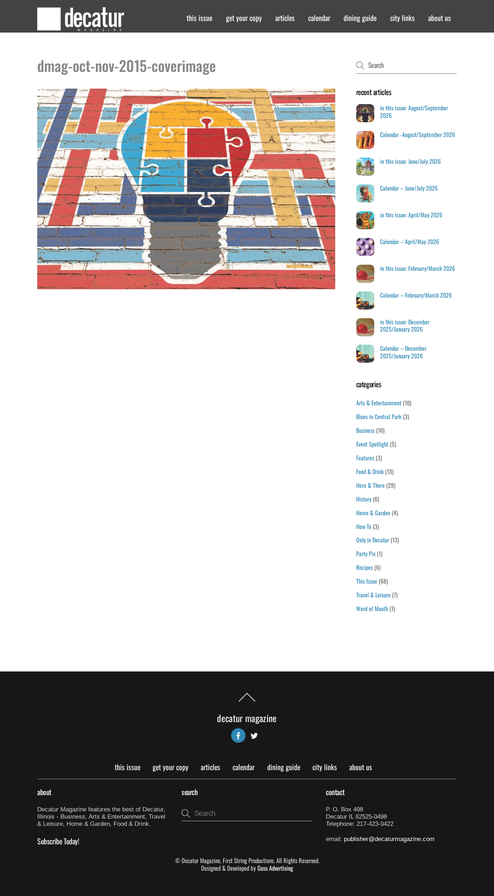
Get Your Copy (244, 17)
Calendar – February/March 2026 (416, 295)
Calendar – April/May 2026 (409, 242)
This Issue (199, 17)
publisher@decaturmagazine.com (389, 839)
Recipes (364, 567)
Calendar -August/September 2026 (417, 134)
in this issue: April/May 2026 (411, 215)
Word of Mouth (372, 608)
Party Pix (365, 553)
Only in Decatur (372, 540)
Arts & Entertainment (378, 402)
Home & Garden (373, 512)
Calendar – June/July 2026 (409, 188)
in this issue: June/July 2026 (410, 161)
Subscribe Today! (58, 841)
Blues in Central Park (378, 416)
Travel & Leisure (373, 594)
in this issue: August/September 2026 (414, 111)
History (363, 499)
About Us (439, 17)
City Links (402, 17)
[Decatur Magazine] (80, 27)
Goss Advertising (275, 867)
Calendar (319, 17)
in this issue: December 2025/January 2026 (405, 325)
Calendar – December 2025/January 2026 (403, 352)
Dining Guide (360, 17)
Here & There (370, 485)
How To (363, 526)
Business (365, 430)
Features (365, 457)
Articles (285, 17)
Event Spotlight (372, 444)
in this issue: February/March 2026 (417, 268)
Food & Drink (370, 471)
